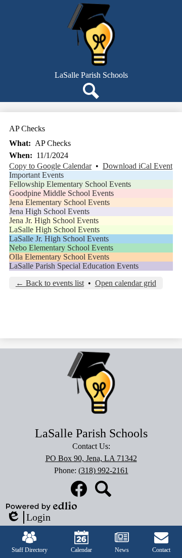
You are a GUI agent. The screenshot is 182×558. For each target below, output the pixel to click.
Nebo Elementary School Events (61, 247)
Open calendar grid (125, 283)
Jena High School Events (49, 211)
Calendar (81, 549)
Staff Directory (30, 549)
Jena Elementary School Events (59, 202)
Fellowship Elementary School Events (70, 184)
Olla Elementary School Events (59, 256)
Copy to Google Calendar (50, 166)
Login (28, 518)
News (122, 549)
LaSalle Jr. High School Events (59, 238)
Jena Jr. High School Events (54, 220)
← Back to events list (50, 283)
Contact (161, 549)
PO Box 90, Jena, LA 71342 (91, 458)
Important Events (36, 175)
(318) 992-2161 (103, 470)
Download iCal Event (137, 166)
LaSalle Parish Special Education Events (74, 266)
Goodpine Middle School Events (61, 193)
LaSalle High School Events (54, 229)
